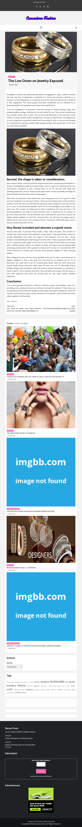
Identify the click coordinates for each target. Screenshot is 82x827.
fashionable (57, 681)
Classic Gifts (30, 682)
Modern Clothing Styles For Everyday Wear (20, 745)
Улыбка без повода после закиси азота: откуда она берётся (35, 377)
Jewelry (11, 76)
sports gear (42, 689)
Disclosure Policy (42, 821)
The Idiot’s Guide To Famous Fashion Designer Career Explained (34, 646)
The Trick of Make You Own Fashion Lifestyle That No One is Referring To (24, 308)
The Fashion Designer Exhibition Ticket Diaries (59, 308)
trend (73, 690)
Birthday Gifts (18, 682)
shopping (29, 689)
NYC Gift (67, 686)
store (48, 690)
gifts (67, 682)
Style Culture (54, 689)
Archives (10, 663)
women (24, 692)
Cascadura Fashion (45, 776)
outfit (10, 689)
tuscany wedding (10, 692)
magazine (36, 686)
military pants (44, 686)
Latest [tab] (17, 323)
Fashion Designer (13, 509)
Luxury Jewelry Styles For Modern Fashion (20, 732)
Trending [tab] (24, 323)
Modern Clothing (52, 686)
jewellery (13, 301)
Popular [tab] (10, 323)
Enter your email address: (41, 760)
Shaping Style (17, 689)
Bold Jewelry (24, 682)
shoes (23, 690)
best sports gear (10, 682)
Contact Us (31, 821)
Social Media (36, 689)
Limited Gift (29, 686)
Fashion (10, 374)
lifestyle (22, 685)
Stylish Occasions (67, 689)
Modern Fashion (60, 686)
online (73, 686)
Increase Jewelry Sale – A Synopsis (21, 568)
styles (60, 690)
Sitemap (52, 821)
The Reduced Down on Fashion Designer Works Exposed (31, 511)
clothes (37, 682)
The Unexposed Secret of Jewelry (21, 433)
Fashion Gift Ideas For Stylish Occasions (19, 738)
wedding (18, 692)
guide (72, 681)
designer (45, 681)
